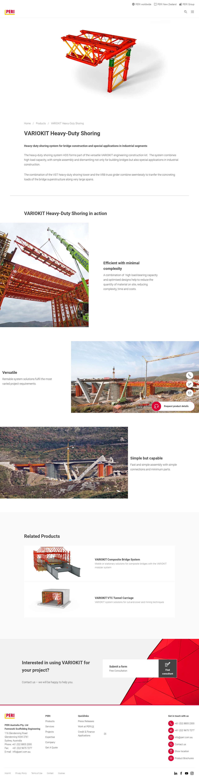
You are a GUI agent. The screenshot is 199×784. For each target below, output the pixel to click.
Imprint (8, 773)
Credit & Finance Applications (86, 733)
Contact (50, 773)
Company (50, 742)
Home (27, 123)
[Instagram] (192, 773)
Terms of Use (36, 773)
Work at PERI (84, 726)
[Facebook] (181, 773)
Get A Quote (51, 747)
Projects (49, 731)
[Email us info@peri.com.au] (189, 393)
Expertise (50, 737)
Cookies (61, 773)
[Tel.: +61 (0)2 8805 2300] (189, 375)
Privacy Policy (21, 773)
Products (41, 123)
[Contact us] (189, 384)
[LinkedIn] (175, 773)
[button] (140, 668)
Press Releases (86, 721)
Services (49, 726)
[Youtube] (186, 773)
